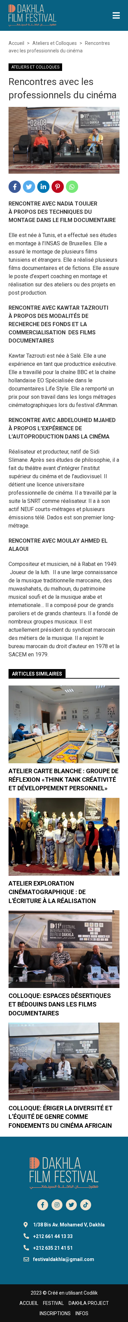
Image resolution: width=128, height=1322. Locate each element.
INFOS (81, 1313)
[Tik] (85, 1204)
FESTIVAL (53, 1303)
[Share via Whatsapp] (72, 187)
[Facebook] (42, 1204)
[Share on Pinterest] (58, 187)
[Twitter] (71, 1204)
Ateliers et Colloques (54, 43)
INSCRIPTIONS (55, 1313)
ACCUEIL (28, 1303)
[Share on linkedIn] (43, 187)
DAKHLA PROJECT (89, 1303)
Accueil (16, 43)
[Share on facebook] (15, 187)
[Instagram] (57, 1204)
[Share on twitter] (29, 187)
